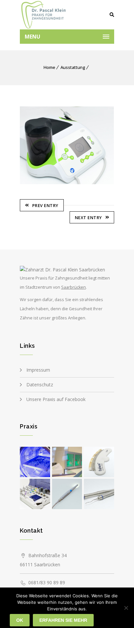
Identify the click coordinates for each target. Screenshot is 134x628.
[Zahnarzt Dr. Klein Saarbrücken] (43, 14)
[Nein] (126, 607)
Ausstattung (72, 67)
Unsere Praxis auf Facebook (56, 399)
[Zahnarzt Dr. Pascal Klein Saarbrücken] (62, 269)
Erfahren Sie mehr (63, 620)
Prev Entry (45, 205)
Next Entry (88, 217)
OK (19, 620)
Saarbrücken (73, 287)
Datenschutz (39, 384)
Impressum (38, 370)
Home (49, 67)
